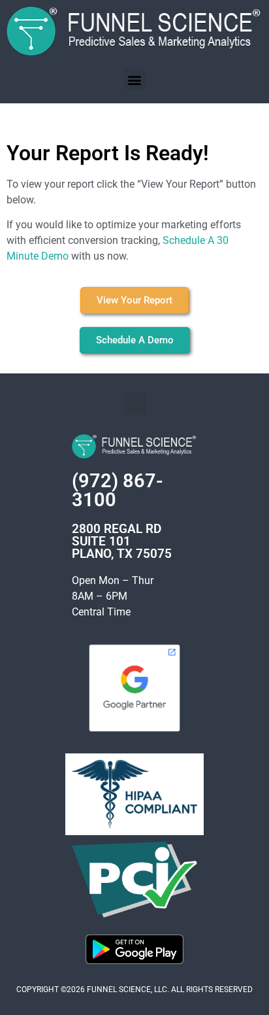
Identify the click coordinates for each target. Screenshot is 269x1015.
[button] (135, 79)
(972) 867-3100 (117, 490)
